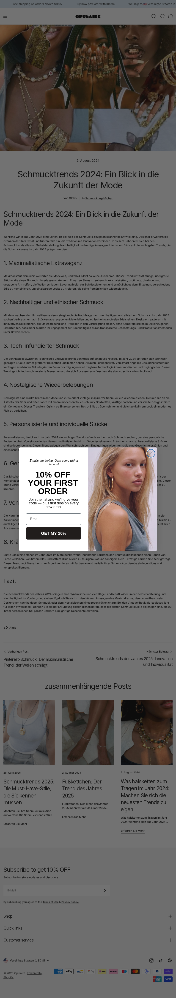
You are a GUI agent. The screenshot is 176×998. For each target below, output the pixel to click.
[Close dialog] (151, 453)
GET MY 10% (53, 533)
